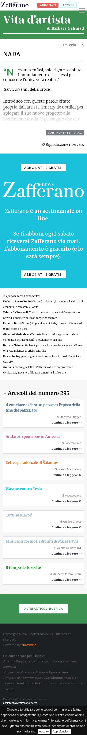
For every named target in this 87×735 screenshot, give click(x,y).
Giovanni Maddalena (16, 334)
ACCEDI (68, 5)
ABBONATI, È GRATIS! (43, 168)
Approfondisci (61, 731)
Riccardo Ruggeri (14, 356)
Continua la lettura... (65, 132)
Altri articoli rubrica (43, 608)
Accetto (44, 731)
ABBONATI (48, 5)
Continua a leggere (65, 422)
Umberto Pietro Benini (17, 301)
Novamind (29, 645)
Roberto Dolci (12, 323)
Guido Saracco (12, 367)
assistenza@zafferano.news (20, 703)
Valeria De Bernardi (15, 312)
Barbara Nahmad (68, 28)
